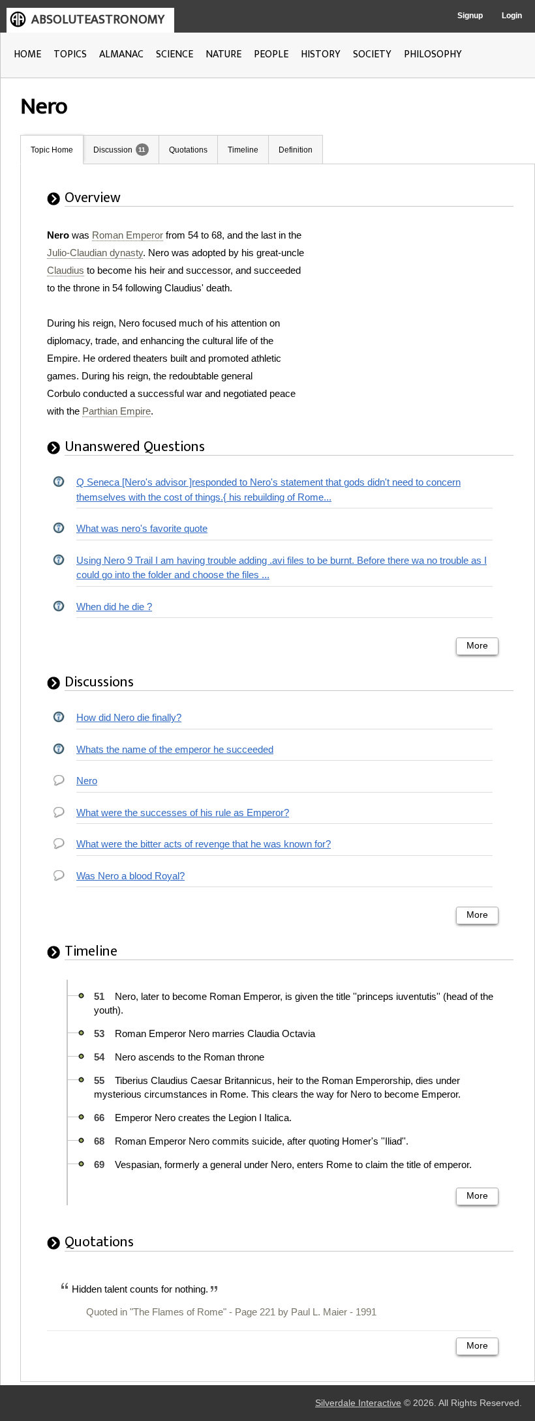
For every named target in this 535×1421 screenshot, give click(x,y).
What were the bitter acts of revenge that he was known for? (203, 843)
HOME (27, 54)
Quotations (188, 149)
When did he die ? (114, 606)
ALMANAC (121, 54)
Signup (470, 15)
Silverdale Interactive (358, 1403)
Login (512, 15)
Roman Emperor (127, 235)
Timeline (243, 149)
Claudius (65, 270)
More (477, 646)
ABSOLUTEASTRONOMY (97, 19)
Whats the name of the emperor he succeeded (174, 749)
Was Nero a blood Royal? (130, 875)
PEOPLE (271, 54)
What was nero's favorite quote (141, 528)
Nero (86, 780)
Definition (296, 149)
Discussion (112, 149)
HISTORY (321, 54)
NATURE (223, 54)
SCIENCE (174, 54)
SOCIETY (372, 54)
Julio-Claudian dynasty (95, 252)
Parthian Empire (116, 411)
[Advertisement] (417, 307)
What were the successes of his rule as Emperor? (182, 812)
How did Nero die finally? (128, 717)
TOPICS (70, 54)
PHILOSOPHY (433, 54)
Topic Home (52, 149)
